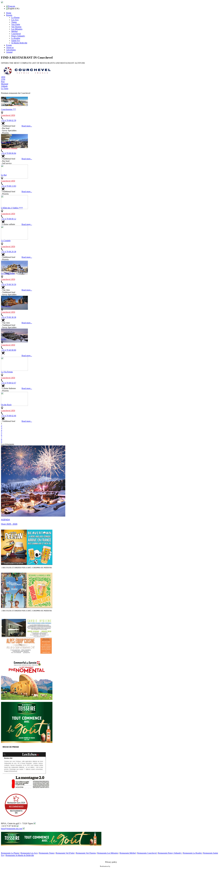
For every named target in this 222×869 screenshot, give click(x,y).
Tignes (14, 22)
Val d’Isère (15, 24)
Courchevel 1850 (8, 115)
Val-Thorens (16, 27)
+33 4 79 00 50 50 (8, 284)
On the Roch (6, 405)
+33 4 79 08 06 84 (8, 153)
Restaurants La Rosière (192, 853)
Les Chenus (6, 142)
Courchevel (16, 34)
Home (8, 13)
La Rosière (15, 38)
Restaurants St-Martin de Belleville (20, 855)
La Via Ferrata (7, 372)
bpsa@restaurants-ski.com (11, 828)
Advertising (11, 50)
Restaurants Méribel (128, 853)
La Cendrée (6, 241)
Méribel (14, 31)
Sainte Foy (15, 40)
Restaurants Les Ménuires (107, 853)
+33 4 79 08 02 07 (8, 383)
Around (9, 52)
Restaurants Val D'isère (65, 853)
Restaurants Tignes (46, 853)
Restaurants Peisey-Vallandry (170, 853)
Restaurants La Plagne (10, 853)
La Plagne (15, 17)
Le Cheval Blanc (8, 273)
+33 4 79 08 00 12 (8, 219)
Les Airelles (6, 306)
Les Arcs (14, 20)
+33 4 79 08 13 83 (8, 186)
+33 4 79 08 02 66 (8, 416)
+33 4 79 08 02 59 (8, 120)
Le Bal (4, 175)
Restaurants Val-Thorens (86, 853)
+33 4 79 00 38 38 (8, 317)
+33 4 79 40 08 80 (8, 350)
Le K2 (3, 339)
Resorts (9, 15)
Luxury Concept (116, 866)
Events (9, 45)
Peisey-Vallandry (18, 36)
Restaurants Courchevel (147, 853)
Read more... (27, 126)
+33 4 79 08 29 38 (8, 252)
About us (10, 47)
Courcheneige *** (8, 109)
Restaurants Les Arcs (29, 853)
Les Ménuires (16, 29)
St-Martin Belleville (19, 43)
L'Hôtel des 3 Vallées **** (12, 208)
